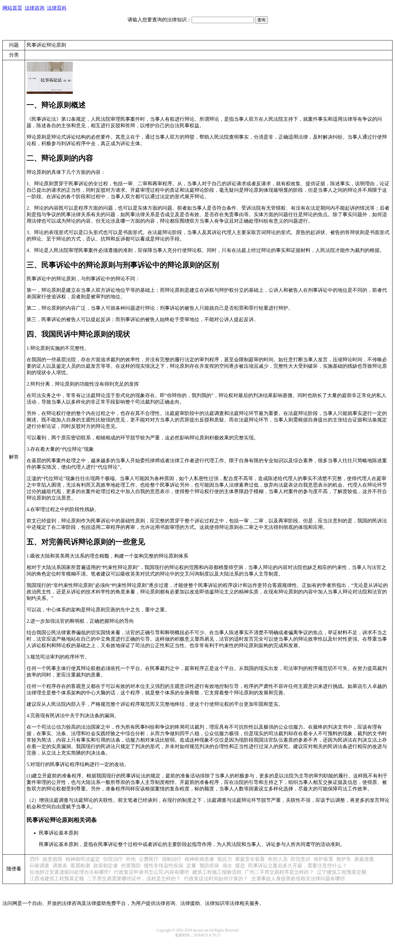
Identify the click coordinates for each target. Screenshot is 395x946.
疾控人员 (278, 859)
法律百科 (57, 7)
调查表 (59, 865)
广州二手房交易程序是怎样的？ (279, 872)
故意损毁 (52, 859)
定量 (191, 865)
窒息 (240, 865)
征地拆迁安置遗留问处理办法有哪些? (70, 872)
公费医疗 (149, 859)
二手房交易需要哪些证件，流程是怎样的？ (134, 878)
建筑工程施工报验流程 (217, 872)
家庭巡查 (364, 859)
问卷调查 (39, 865)
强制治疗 (171, 859)
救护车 (343, 859)
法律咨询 (34, 7)
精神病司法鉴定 (82, 859)
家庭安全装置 (250, 859)
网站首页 (12, 7)
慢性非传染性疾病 (163, 865)
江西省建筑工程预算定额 (57, 878)
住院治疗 (113, 859)
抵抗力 (224, 859)
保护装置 (323, 859)
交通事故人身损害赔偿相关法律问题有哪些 (298, 878)
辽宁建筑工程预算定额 (341, 872)
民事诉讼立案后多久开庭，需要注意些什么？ (297, 865)
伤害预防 (131, 865)
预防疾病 (209, 865)
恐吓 (35, 859)
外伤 (131, 859)
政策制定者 (105, 865)
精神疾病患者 (199, 859)
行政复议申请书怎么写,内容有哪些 (151, 872)
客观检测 (80, 865)
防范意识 (300, 859)
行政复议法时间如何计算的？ (216, 878)
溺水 (227, 865)
